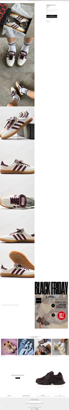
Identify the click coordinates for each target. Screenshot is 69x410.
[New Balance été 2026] (9, 347)
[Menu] (1, 2)
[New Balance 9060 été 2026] (43, 347)
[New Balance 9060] (26, 347)
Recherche (27, 403)
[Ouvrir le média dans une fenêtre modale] (17, 20)
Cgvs (28, 403)
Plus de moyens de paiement (51, 18)
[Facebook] (33, 405)
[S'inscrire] (40, 401)
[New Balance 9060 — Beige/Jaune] (60, 347)
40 (55, 9)
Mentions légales (41, 403)
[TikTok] (37, 405)
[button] (65, 2)
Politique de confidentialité (30, 407)
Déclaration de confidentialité (33, 403)
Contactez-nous (37, 403)
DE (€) (38, 407)
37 (50, 9)
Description (47, 20)
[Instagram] (31, 405)
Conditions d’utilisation (35, 407)
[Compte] (66, 2)
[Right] (66, 347)
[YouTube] (35, 405)
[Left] (2, 347)
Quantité (47, 12)
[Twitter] (34, 405)
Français (40, 407)
